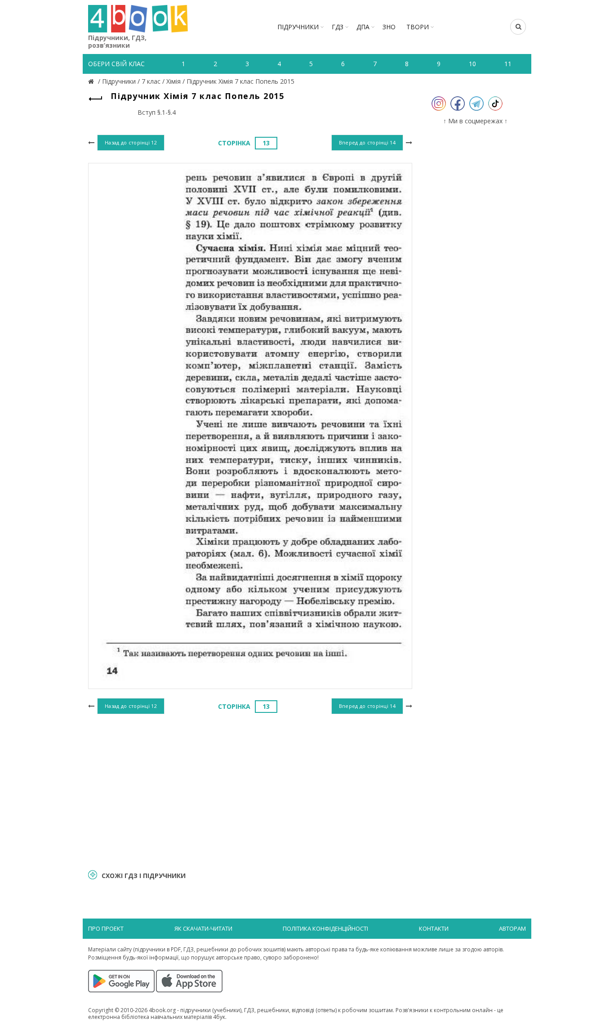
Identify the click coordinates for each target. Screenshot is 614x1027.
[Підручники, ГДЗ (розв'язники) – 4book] (92, 81)
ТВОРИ (417, 27)
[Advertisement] (250, 790)
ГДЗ (337, 27)
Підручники (298, 27)
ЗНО (389, 27)
